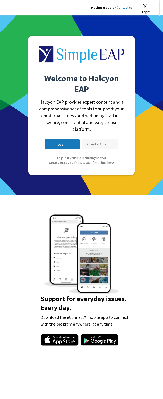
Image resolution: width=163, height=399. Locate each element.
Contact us (124, 7)
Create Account (100, 144)
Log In (62, 144)
